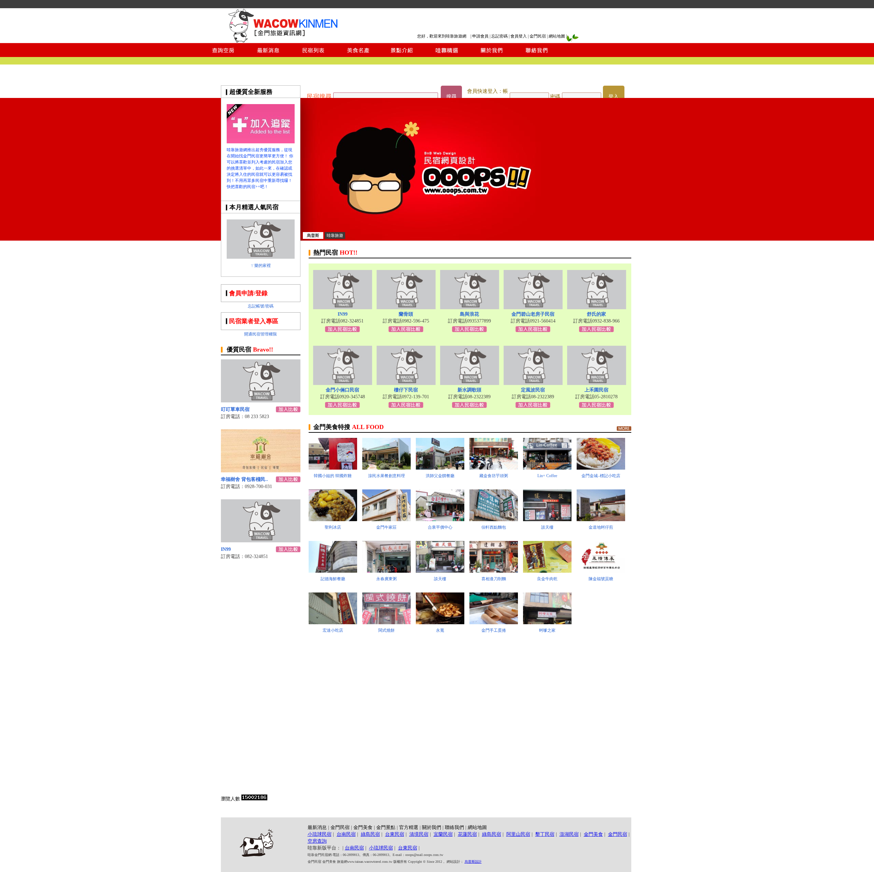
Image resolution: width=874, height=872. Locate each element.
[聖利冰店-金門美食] (333, 519)
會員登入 (518, 36)
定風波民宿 (533, 389)
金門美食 (362, 827)
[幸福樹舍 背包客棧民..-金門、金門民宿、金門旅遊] (260, 470)
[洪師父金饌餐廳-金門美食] (440, 468)
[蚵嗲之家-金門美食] (547, 622)
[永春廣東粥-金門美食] (386, 571)
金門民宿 (538, 36)
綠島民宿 (370, 834)
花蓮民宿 (467, 834)
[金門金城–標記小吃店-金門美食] (601, 468)
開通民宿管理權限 (260, 334)
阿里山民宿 (518, 834)
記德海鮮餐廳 (333, 578)
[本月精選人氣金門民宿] (261, 257)
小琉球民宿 (320, 834)
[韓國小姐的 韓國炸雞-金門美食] (333, 468)
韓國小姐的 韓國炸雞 (333, 475)
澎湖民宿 (569, 834)
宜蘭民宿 (443, 834)
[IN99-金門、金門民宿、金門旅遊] (260, 540)
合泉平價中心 (440, 527)
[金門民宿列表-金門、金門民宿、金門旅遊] (313, 55)
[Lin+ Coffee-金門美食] (547, 468)
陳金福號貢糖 (601, 578)
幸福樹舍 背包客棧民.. (244, 479)
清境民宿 (418, 834)
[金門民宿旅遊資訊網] (285, 41)
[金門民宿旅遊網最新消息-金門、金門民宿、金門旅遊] (268, 55)
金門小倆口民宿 (342, 389)
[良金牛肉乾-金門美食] (547, 571)
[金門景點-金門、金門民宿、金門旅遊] (402, 55)
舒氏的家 (596, 314)
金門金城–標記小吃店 (600, 475)
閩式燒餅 (386, 630)
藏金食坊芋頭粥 (493, 475)
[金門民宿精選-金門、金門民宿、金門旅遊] (446, 55)
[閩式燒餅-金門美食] (386, 622)
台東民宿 (394, 834)
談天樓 (547, 527)
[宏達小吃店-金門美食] (333, 622)
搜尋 (451, 96)
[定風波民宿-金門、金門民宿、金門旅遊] (533, 383)
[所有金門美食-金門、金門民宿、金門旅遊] (624, 428)
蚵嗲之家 (547, 630)
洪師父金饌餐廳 (440, 475)
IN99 (226, 549)
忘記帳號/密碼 (260, 306)
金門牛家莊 (386, 527)
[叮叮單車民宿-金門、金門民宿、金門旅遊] (260, 400)
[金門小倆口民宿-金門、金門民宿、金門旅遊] (342, 383)
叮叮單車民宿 (235, 409)
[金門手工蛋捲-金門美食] (493, 622)
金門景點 (385, 827)
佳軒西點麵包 (493, 527)
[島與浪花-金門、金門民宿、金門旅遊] (469, 307)
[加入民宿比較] (288, 410)
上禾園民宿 (596, 389)
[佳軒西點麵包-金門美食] (493, 519)
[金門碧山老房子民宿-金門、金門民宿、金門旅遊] (533, 307)
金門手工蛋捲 (493, 630)
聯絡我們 (454, 827)
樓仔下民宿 (406, 389)
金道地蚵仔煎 (601, 527)
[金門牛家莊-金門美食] (386, 519)
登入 (613, 96)
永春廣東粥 (386, 578)
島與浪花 (469, 314)
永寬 (440, 630)
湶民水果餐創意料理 (386, 475)
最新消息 (317, 827)
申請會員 (480, 36)
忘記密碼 (499, 36)
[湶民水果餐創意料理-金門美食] (386, 468)
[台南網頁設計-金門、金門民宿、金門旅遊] (465, 239)
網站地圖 (557, 36)
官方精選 (408, 827)
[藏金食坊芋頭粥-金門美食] (493, 468)
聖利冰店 (333, 527)
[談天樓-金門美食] (547, 519)
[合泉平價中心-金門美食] (440, 519)
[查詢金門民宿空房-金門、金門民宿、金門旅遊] (223, 55)
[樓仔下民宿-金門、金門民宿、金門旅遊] (406, 383)
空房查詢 (317, 841)
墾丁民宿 (544, 834)
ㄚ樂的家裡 (260, 265)
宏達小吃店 (333, 630)
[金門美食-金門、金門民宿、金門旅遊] (357, 55)
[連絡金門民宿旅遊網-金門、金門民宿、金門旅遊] (537, 55)
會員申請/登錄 (248, 293)
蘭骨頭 (406, 314)
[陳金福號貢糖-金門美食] (601, 571)
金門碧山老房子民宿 (532, 314)
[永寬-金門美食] (440, 622)
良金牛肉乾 (547, 578)
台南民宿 (346, 834)
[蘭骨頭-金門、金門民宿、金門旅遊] (406, 307)
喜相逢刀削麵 (493, 578)
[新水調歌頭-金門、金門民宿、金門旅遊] (469, 383)
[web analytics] (254, 798)
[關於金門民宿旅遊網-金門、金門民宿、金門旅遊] (491, 55)
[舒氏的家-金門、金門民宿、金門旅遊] (596, 307)
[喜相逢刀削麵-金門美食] (493, 571)
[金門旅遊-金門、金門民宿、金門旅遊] (261, 141)
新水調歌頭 (469, 389)
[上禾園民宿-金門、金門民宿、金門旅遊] (596, 383)
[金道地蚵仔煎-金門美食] (601, 519)
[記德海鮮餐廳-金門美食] (333, 571)
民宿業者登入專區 (253, 321)
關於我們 (431, 827)
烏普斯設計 (473, 861)
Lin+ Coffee (547, 475)
